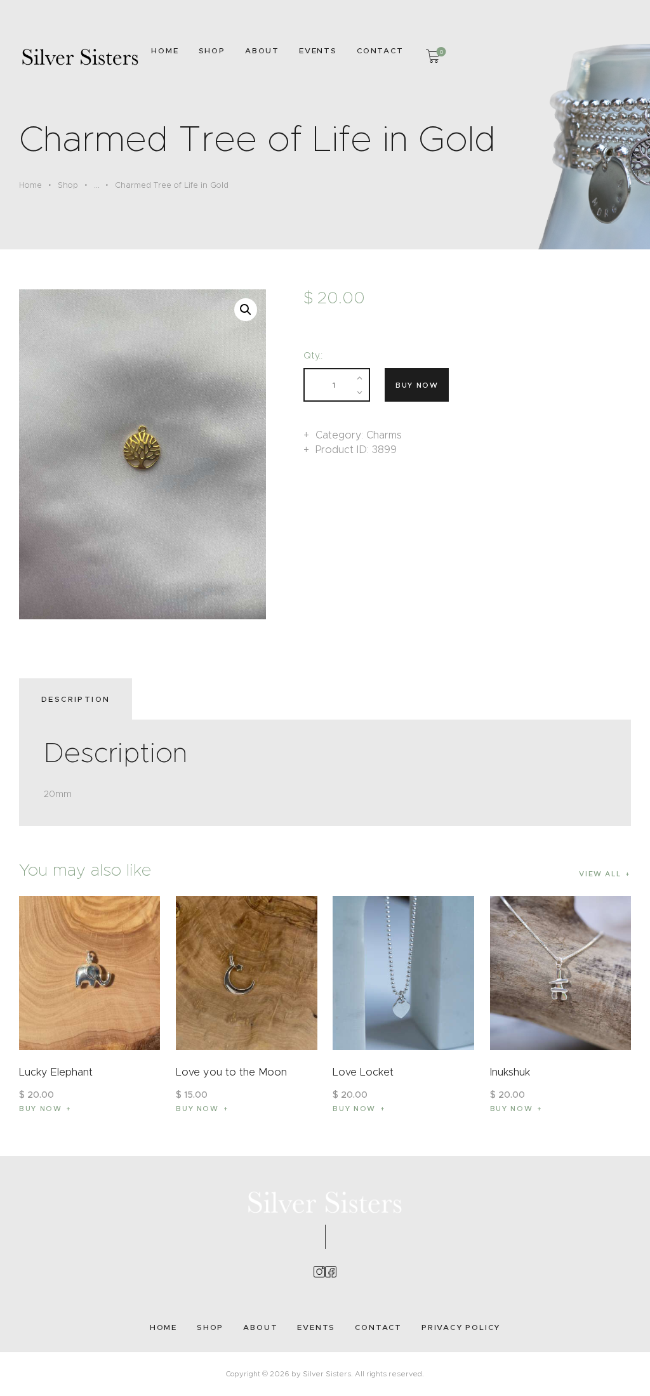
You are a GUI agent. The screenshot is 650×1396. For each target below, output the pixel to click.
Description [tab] (75, 699)
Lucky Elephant (56, 1071)
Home (30, 185)
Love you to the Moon (231, 1071)
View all (600, 873)
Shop (68, 185)
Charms (384, 435)
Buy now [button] (40, 1108)
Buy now (417, 385)
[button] (245, 309)
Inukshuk (510, 1071)
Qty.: (312, 355)
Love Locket (363, 1071)
